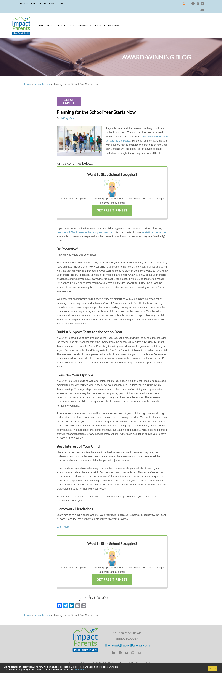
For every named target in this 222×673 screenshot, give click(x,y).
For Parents (84, 25)
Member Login (27, 3)
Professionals (46, 3)
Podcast (62, 25)
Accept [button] (212, 668)
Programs (113, 25)
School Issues (42, 84)
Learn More (63, 526)
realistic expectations (154, 232)
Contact (63, 3)
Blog (72, 25)
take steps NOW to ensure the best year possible (84, 232)
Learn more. (81, 669)
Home (41, 25)
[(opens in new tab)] (112, 187)
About (50, 25)
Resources (99, 25)
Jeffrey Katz (67, 118)
